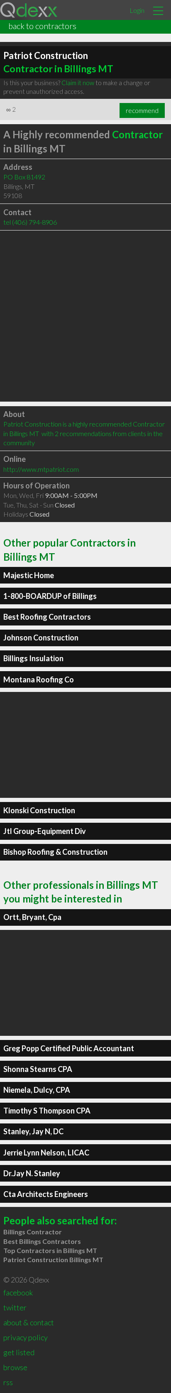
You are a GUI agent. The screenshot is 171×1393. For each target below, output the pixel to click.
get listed (18, 1352)
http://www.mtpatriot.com (41, 469)
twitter (15, 1307)
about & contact (28, 1322)
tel (30, 222)
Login (136, 10)
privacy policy (25, 1337)
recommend (142, 110)
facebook (18, 1292)
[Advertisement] (85, 316)
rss (8, 1382)
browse (15, 1367)
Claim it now (77, 82)
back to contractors (42, 26)
